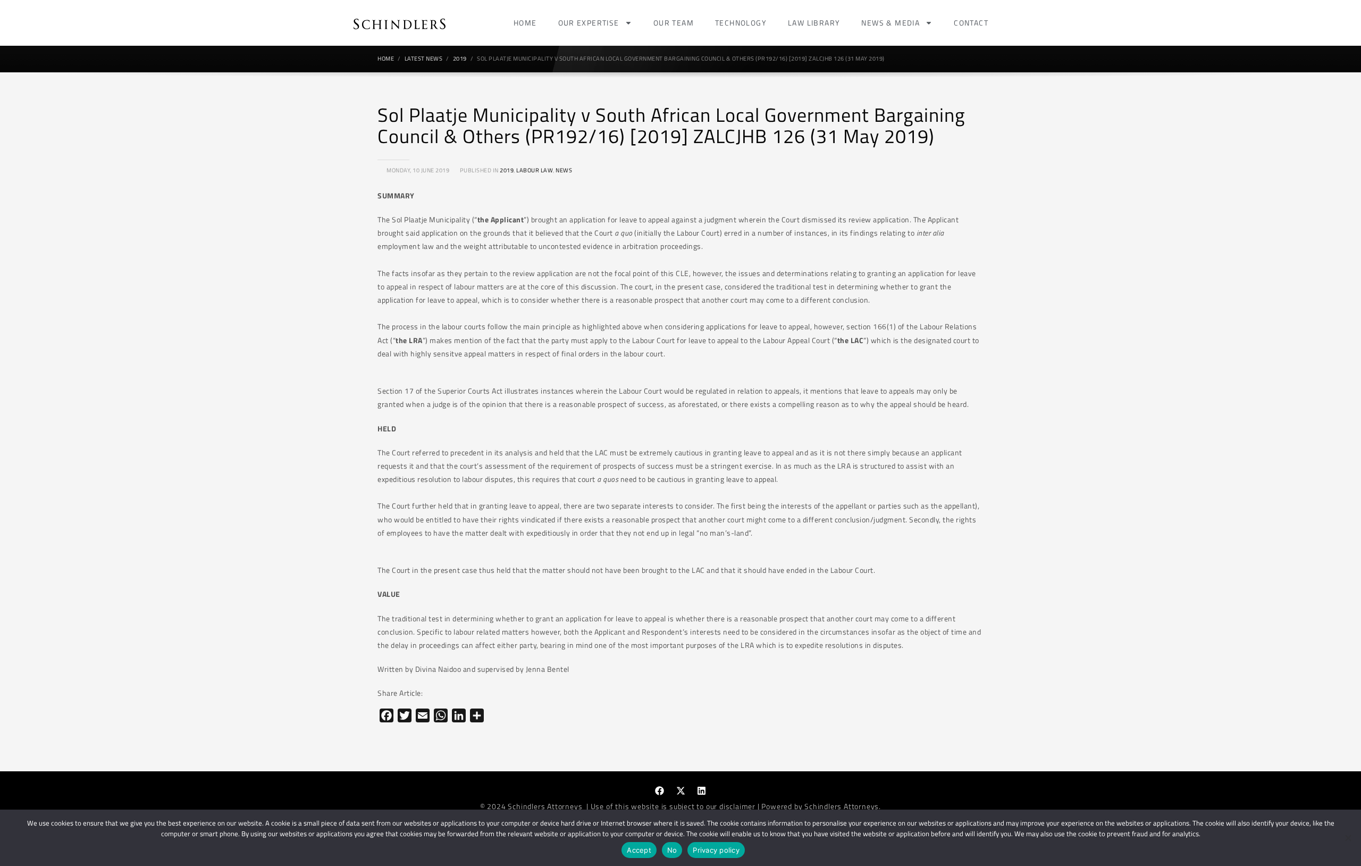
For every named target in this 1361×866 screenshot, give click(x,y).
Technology (741, 22)
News (564, 170)
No (672, 850)
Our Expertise (588, 22)
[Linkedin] (702, 791)
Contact (971, 22)
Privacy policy (716, 850)
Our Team (673, 22)
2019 (507, 170)
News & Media (890, 22)
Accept (639, 850)
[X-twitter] (680, 791)
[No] (1347, 837)
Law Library (814, 22)
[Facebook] (660, 791)
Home (525, 22)
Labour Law (534, 170)
